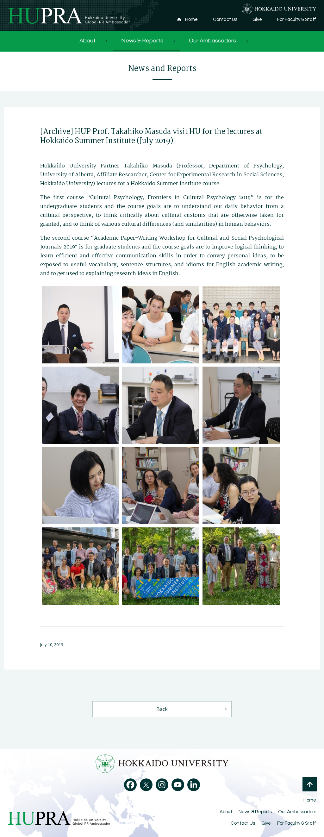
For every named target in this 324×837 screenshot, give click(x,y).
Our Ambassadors (212, 41)
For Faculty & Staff (296, 19)
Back (162, 709)
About (87, 41)
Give (257, 19)
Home (191, 19)
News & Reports (142, 41)
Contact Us (225, 19)
